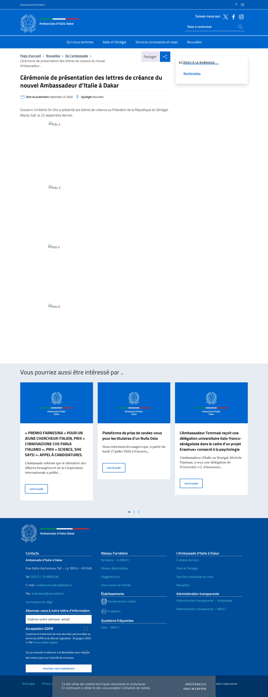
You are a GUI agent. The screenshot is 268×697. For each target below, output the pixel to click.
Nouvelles (53, 55)
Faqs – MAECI (110, 627)
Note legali (28, 683)
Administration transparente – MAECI (201, 609)
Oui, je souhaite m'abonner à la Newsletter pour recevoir (58, 652)
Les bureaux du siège (39, 601)
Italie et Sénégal (187, 568)
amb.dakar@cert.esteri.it (48, 593)
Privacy (37, 642)
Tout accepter (194, 688)
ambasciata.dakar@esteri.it (54, 585)
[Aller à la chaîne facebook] (232, 16)
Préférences (195, 684)
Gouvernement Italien (32, 5)
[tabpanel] (56, 445)
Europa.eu (113, 611)
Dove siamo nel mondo (116, 585)
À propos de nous (187, 560)
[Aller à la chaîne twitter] (225, 16)
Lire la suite (39, 489)
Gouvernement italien (121, 601)
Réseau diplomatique (114, 568)
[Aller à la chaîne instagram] (240, 16)
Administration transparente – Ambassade (204, 600)
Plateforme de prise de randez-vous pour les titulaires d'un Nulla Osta (132, 435)
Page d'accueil (30, 55)
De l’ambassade (76, 55)
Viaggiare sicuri (110, 576)
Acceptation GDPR (39, 628)
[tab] (129, 512)
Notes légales (50, 642)
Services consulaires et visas (194, 576)
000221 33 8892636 (45, 576)
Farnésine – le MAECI (115, 560)
